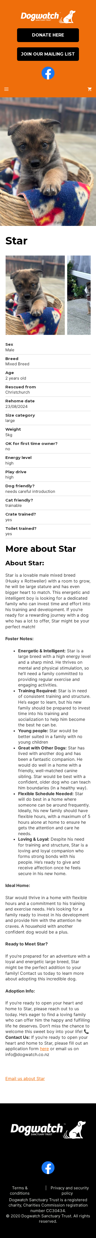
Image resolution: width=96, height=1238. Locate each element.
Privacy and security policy (70, 1190)
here (44, 1048)
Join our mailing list (48, 54)
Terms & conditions (20, 1190)
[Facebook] (48, 73)
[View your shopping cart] (89, 89)
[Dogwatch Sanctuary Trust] (48, 1128)
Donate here (48, 35)
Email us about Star (25, 1078)
